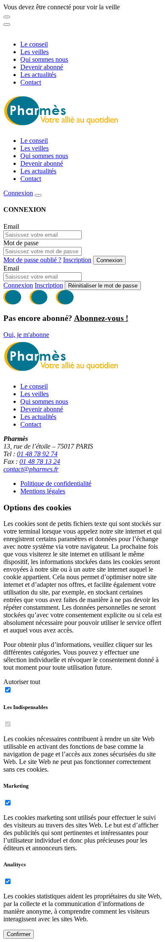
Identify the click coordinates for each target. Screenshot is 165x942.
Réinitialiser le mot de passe (103, 285)
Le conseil (34, 44)
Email (11, 226)
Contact (30, 82)
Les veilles (34, 51)
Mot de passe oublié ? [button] (32, 259)
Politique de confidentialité (55, 483)
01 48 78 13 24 (39, 461)
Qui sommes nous (44, 59)
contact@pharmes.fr (30, 469)
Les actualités (38, 74)
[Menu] (6, 24)
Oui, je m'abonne (26, 334)
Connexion (18, 193)
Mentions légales (42, 491)
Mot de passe (20, 242)
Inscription (77, 259)
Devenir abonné (41, 67)
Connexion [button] (18, 285)
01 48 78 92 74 (37, 453)
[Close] (6, 17)
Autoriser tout (21, 681)
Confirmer (18, 934)
